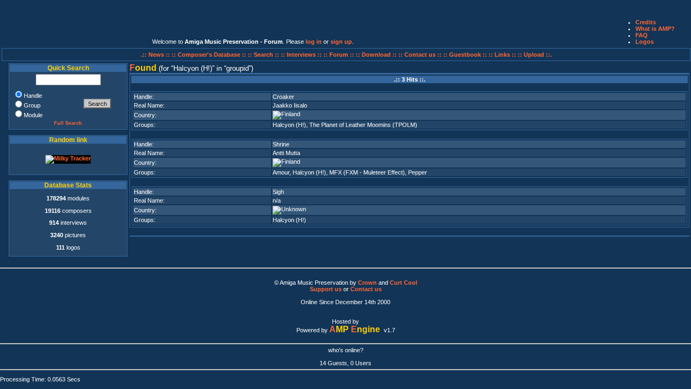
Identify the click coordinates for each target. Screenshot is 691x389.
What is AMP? (655, 28)
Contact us (366, 289)
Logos (644, 41)
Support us (326, 289)
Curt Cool (403, 282)
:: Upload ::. (535, 54)
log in (314, 41)
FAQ (641, 35)
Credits (645, 22)
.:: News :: (156, 54)
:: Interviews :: (302, 54)
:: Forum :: (339, 54)
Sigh (278, 192)
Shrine (281, 144)
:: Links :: (502, 54)
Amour (281, 172)
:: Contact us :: (420, 54)
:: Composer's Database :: (210, 54)
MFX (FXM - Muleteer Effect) (367, 172)
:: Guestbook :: (465, 54)
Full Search (68, 123)
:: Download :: (377, 54)
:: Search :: (264, 54)
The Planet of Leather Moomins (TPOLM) (363, 125)
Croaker (283, 96)
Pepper (417, 172)
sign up (341, 41)
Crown (367, 282)
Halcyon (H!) (289, 125)
